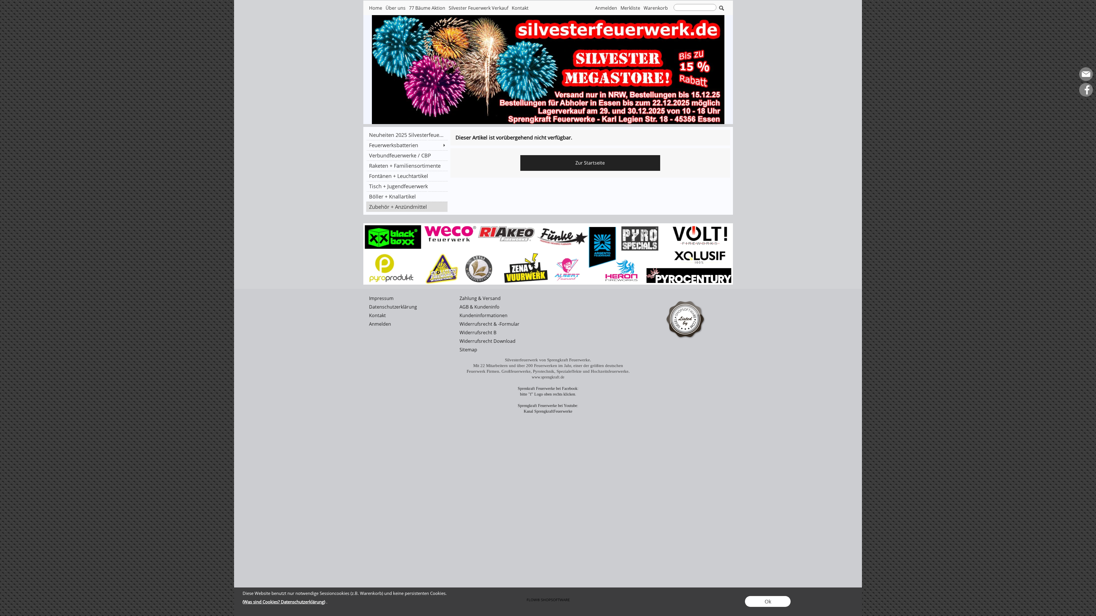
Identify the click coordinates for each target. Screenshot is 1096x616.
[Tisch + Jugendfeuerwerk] (407, 186)
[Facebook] (1086, 90)
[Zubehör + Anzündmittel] (407, 207)
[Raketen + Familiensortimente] (407, 166)
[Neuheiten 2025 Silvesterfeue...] (407, 135)
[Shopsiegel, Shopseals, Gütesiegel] (685, 296)
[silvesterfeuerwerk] (548, 225)
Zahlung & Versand (480, 298)
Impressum (381, 298)
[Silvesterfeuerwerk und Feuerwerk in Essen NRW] (548, 17)
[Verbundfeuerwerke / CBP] (407, 155)
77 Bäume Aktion (427, 8)
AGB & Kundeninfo (479, 307)
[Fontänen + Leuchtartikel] (407, 176)
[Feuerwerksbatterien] (407, 145)
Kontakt (520, 8)
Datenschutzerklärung (393, 307)
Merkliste (630, 8)
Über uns (396, 8)
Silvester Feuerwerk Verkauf (478, 8)
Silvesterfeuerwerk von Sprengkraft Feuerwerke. (548, 360)
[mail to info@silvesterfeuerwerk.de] (1086, 74)
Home (375, 8)
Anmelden (606, 8)
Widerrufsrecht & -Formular (489, 324)
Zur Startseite (590, 163)
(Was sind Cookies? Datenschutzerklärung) (284, 602)
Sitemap (468, 349)
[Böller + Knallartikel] (407, 196)
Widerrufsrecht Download (487, 341)
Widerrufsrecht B (478, 332)
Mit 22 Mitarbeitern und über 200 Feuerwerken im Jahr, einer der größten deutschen (548, 365)
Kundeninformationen (483, 315)
